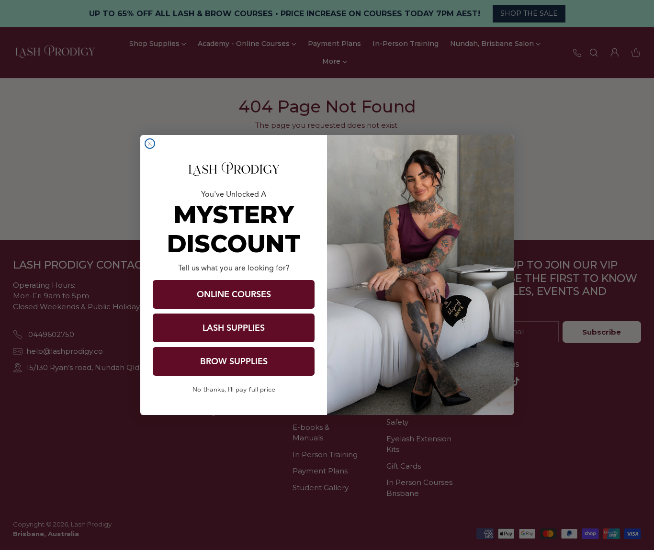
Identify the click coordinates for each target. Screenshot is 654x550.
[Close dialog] (150, 143)
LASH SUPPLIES (234, 328)
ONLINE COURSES (234, 294)
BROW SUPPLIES (234, 361)
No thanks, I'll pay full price (233, 389)
